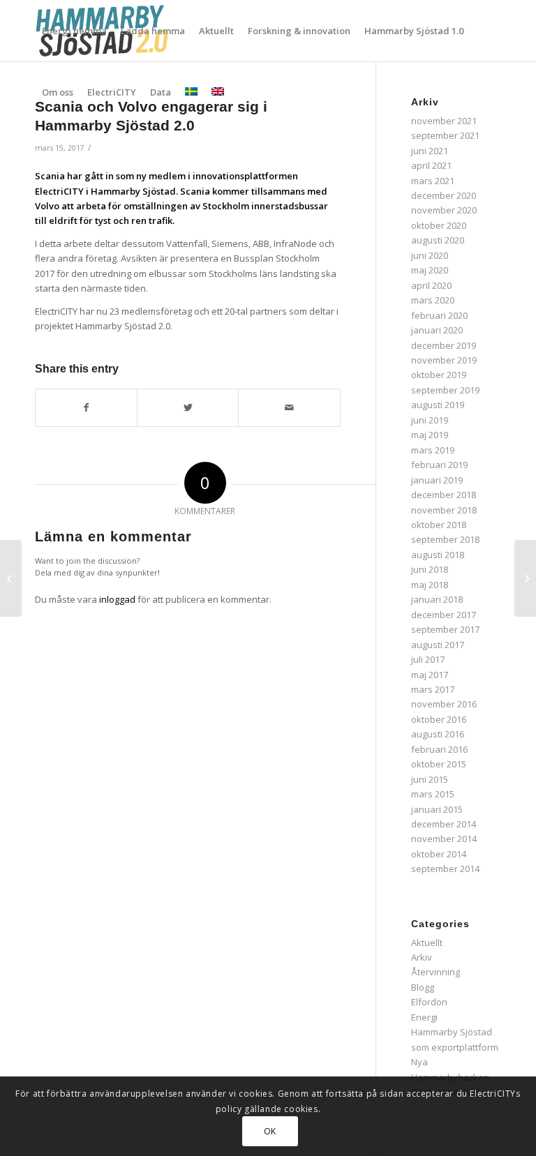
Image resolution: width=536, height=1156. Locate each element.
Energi (424, 1017)
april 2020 (431, 285)
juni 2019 (429, 420)
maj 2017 (429, 674)
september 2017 (445, 629)
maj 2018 (429, 584)
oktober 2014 (438, 854)
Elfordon (429, 1002)
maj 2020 (429, 270)
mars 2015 (432, 794)
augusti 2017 (437, 644)
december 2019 (443, 345)
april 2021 (431, 165)
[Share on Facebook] (86, 407)
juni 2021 (429, 150)
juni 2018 (429, 569)
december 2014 (443, 824)
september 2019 (445, 390)
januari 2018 (437, 599)
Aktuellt (426, 942)
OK (270, 1131)
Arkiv (421, 957)
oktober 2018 (438, 524)
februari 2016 (439, 749)
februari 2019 (439, 464)
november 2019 (444, 360)
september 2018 (445, 539)
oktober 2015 (438, 764)
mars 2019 (432, 450)
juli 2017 (428, 659)
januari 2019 (437, 480)
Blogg (422, 987)
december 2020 (443, 195)
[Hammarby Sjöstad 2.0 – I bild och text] (11, 578)
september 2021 (445, 135)
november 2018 (444, 510)
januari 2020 (437, 330)
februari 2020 (439, 315)
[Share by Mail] (289, 407)
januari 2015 (437, 809)
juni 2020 (429, 255)
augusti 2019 (437, 404)
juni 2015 (429, 779)
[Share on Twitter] (187, 407)
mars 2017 (432, 689)
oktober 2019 (438, 374)
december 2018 (443, 494)
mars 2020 (432, 300)
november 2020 (444, 210)
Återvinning (435, 972)
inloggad (117, 599)
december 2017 (443, 614)
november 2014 (444, 838)
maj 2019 (429, 434)
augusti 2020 (437, 240)
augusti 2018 (437, 554)
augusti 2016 (437, 734)
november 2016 (444, 704)
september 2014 (445, 868)
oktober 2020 (438, 225)
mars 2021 (432, 180)
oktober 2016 (438, 719)
